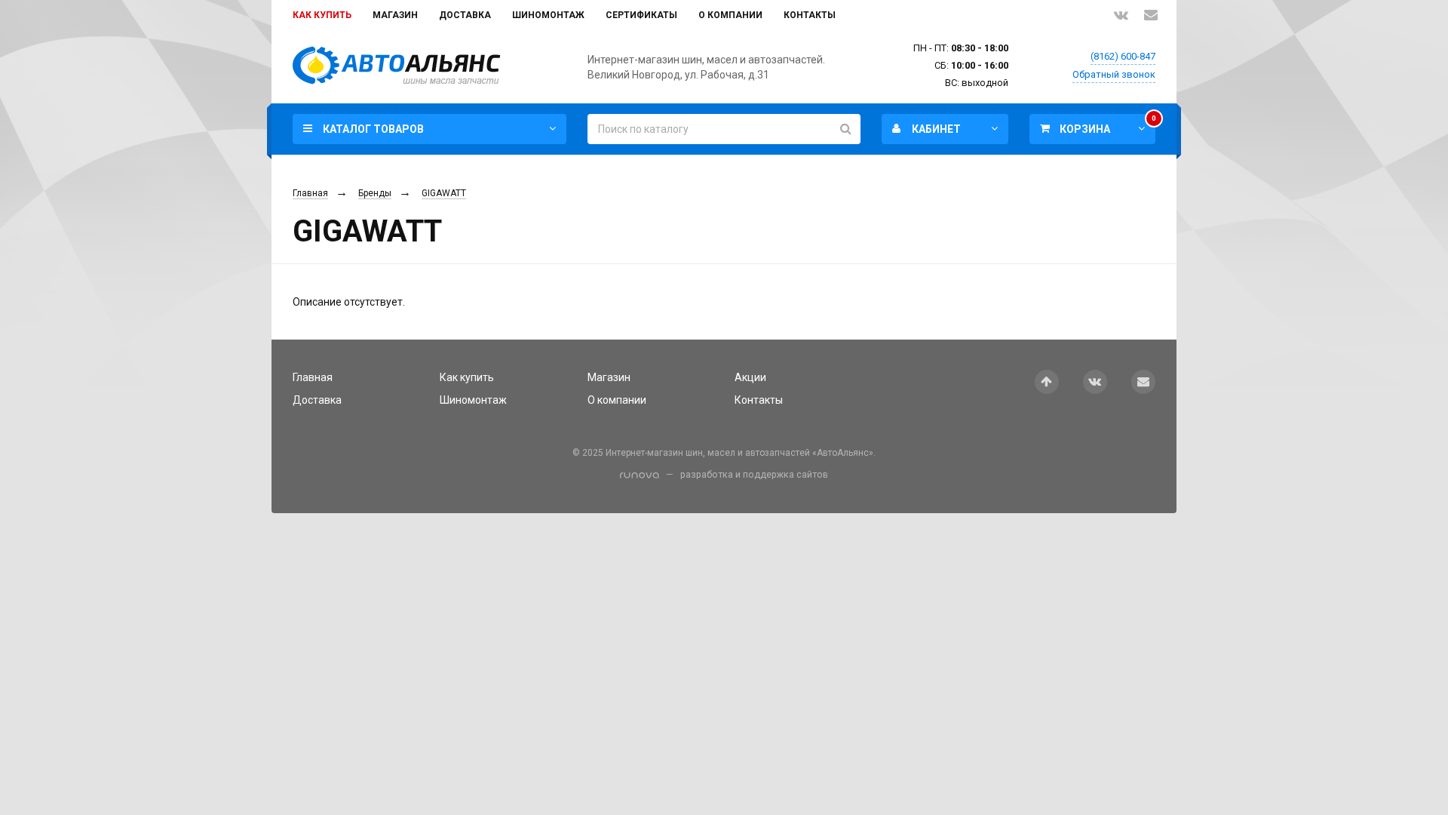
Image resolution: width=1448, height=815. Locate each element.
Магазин (395, 15)
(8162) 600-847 (1123, 56)
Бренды (374, 193)
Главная (310, 193)
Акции (750, 377)
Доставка (465, 15)
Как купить (322, 15)
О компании (730, 15)
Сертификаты (641, 15)
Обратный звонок (1113, 74)
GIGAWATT (444, 193)
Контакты (810, 15)
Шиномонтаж (548, 15)
